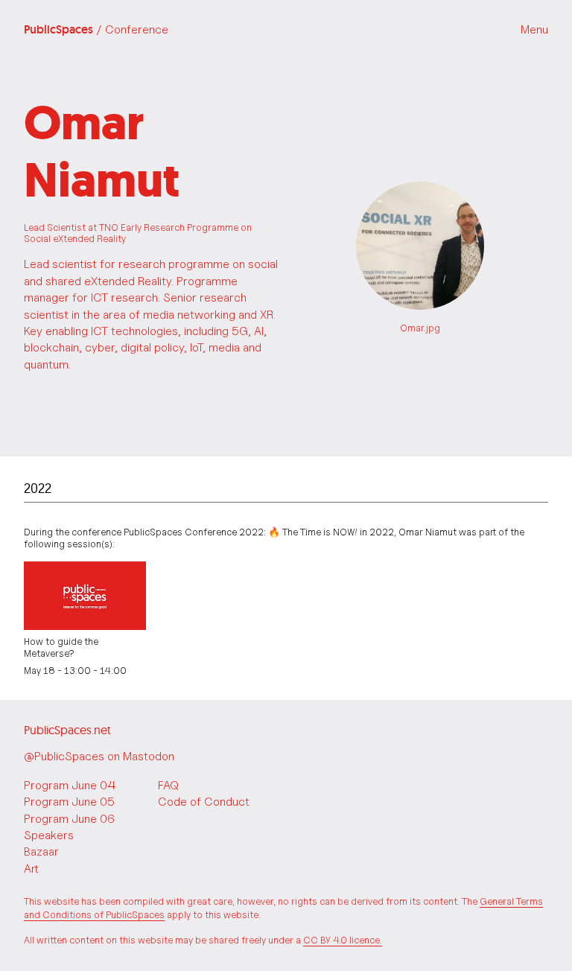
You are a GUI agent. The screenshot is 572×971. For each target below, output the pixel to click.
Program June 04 (70, 785)
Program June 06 (69, 819)
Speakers (49, 835)
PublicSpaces (96, 30)
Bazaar (41, 851)
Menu (534, 29)
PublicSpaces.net (67, 729)
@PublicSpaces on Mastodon (99, 756)
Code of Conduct (204, 802)
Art (31, 869)
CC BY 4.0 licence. (342, 940)
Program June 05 (69, 802)
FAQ (168, 785)
